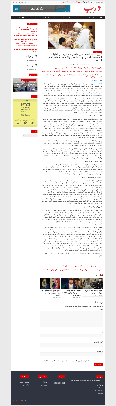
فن (40, 17)
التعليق (100, 309)
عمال (64, 17)
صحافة (49, 17)
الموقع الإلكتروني (98, 351)
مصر (97, 17)
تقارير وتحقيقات (90, 17)
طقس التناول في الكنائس (79, 64)
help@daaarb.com (59, 383)
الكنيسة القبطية (88, 64)
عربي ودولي (82, 17)
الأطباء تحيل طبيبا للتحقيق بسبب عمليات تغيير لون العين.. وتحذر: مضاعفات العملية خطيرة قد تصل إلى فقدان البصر (25, 35)
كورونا (68, 64)
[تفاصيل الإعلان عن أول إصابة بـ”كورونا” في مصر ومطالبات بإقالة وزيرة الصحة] (92, 279)
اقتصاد (68, 17)
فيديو (27, 17)
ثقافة (44, 17)
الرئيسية (99, 51)
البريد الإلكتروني (98, 342)
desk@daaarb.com (59, 382)
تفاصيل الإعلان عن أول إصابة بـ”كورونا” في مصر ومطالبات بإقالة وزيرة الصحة (93, 291)
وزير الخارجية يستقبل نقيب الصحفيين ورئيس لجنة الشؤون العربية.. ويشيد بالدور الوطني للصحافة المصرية (26, 45)
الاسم (101, 333)
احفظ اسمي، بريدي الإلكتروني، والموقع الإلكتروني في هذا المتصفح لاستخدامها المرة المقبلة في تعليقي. (70, 360)
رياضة (36, 17)
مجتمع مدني (75, 17)
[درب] (101, 17)
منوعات (31, 17)
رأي (60, 17)
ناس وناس (55, 17)
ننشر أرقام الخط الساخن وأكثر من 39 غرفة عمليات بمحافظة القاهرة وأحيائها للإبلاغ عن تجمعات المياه (71, 270)
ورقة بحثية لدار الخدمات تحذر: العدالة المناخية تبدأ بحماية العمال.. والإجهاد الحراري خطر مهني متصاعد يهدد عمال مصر (25, 29)
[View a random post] (19, 17)
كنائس (72, 64)
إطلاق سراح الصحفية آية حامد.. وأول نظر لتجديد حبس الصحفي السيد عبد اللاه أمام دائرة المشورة (50, 292)
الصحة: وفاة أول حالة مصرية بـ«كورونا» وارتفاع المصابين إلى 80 (82, 266)
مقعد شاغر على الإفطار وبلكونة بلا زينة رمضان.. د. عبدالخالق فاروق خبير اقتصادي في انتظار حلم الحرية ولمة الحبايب (24, 85)
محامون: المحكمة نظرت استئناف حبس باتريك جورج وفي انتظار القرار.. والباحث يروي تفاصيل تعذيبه (71, 292)
